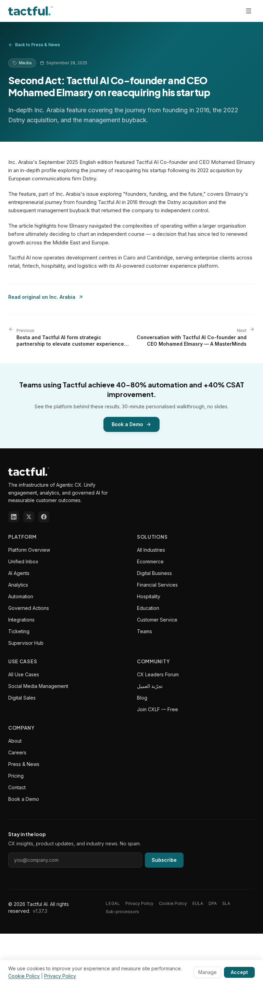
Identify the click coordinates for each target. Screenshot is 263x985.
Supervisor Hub (25, 643)
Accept (239, 972)
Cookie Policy (173, 903)
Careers (17, 752)
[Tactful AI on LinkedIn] (13, 516)
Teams (144, 631)
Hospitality (148, 596)
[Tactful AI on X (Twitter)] (28, 516)
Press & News (23, 764)
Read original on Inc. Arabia (41, 297)
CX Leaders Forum (158, 674)
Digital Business (154, 573)
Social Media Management (38, 686)
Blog (142, 698)
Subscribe (164, 860)
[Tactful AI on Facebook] (43, 516)
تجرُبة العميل (150, 686)
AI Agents (18, 573)
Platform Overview (29, 550)
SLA (226, 903)
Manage (207, 972)
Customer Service (157, 620)
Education (148, 608)
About (15, 741)
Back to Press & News (37, 44)
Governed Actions (28, 608)
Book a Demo (127, 424)
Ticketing (18, 631)
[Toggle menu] (248, 11)
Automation (20, 596)
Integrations (21, 620)
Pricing (16, 776)
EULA (197, 903)
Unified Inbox (23, 561)
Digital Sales (22, 698)
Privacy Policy (139, 903)
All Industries (151, 550)
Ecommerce (150, 561)
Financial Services (157, 585)
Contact (17, 787)
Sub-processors (122, 911)
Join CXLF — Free (157, 709)
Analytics (18, 585)
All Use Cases (23, 674)
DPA (213, 903)
